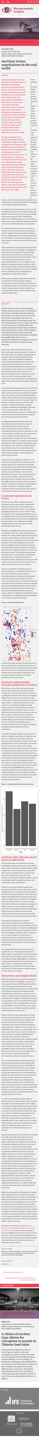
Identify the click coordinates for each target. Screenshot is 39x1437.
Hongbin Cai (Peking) (14, 1326)
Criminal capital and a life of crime (13, 1272)
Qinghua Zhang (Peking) (13, 1328)
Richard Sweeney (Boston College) (12, 56)
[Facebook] (34, 2)
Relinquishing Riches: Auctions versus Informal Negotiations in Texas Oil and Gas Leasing (18, 1228)
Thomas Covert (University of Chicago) (19, 54)
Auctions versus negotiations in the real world (19, 64)
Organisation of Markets (11, 52)
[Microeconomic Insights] (18, 10)
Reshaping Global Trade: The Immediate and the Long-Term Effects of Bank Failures (20, 1279)
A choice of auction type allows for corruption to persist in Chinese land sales (19, 1339)
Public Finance (25, 1324)
